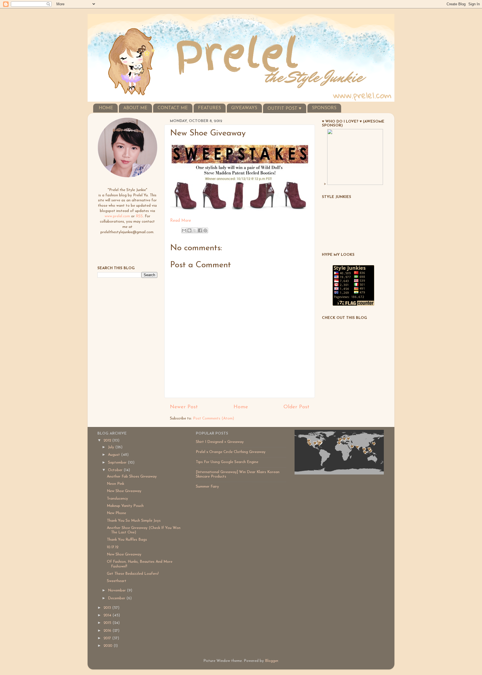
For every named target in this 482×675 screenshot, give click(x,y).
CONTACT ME (173, 108)
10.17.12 (112, 547)
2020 (108, 646)
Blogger (271, 661)
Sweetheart (116, 581)
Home (240, 407)
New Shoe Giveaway (124, 491)
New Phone (116, 513)
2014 (107, 615)
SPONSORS (324, 108)
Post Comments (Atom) (213, 418)
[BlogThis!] (189, 230)
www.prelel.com (117, 216)
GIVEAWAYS (244, 108)
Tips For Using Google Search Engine (227, 462)
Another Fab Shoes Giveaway (132, 476)
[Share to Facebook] (200, 230)
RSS (139, 216)
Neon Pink (115, 484)
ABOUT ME (135, 108)
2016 (107, 631)
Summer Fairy (207, 486)
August (114, 455)
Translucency (117, 498)
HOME (106, 108)
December (117, 598)
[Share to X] (194, 230)
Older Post (296, 407)
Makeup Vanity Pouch (125, 506)
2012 (107, 440)
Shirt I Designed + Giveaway (220, 442)
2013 (107, 608)
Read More (180, 221)
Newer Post (184, 407)
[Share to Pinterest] (205, 230)
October (116, 470)
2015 (107, 623)
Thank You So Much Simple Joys (134, 521)
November (117, 590)
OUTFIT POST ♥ (284, 108)
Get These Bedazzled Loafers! (133, 574)
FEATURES (209, 108)
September (118, 462)
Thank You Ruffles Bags (127, 540)
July (111, 447)
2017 (107, 638)
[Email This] (184, 230)
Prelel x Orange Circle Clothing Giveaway (231, 452)
